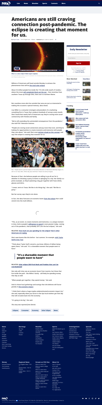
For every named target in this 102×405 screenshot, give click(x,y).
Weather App (38, 342)
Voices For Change (90, 352)
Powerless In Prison (74, 334)
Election (4, 348)
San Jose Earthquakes (57, 347)
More (63, 3)
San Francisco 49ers (57, 332)
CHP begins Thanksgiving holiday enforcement (73, 90)
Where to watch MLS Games (40, 387)
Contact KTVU (56, 370)
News (56, 310)
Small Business (6, 368)
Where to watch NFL (40, 364)
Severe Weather (39, 340)
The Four (88, 332)
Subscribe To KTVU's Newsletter (57, 383)
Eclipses (33, 39)
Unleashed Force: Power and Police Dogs (75, 337)
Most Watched (72, 79)
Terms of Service (79, 72)
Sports (54, 327)
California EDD (73, 329)
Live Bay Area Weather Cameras (41, 331)
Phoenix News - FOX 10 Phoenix (25, 368)
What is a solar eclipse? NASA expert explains (24, 73)
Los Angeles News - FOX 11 (25, 365)
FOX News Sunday (6, 346)
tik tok (95, 398)
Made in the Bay (90, 337)
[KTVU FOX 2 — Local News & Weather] (7, 3)
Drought (4, 334)
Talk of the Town (90, 343)
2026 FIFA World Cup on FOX (58, 329)
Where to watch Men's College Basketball (41, 377)
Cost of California (73, 332)
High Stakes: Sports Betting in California (93, 334)
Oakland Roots (56, 340)
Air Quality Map (39, 334)
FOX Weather (38, 343)
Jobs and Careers (56, 368)
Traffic (20, 331)
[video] (87, 84)
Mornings (22, 327)
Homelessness (73, 331)
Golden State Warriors (58, 334)
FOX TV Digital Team (25, 39)
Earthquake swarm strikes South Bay (73, 82)
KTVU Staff (55, 366)
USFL (53, 349)
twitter (99, 398)
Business (4, 338)
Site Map (54, 386)
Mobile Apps (55, 380)
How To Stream (56, 364)
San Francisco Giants (57, 336)
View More (86, 79)
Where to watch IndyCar (41, 375)
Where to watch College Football (41, 367)
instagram (92, 398)
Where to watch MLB (40, 369)
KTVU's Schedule (56, 375)
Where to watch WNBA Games (41, 384)
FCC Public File (56, 388)
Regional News (24, 362)
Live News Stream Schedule (57, 378)
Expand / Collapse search (99, 3)
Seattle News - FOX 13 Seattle (24, 371)
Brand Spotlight (90, 357)
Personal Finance (6, 364)
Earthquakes (38, 338)
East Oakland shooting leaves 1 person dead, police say (82, 126)
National (4, 331)
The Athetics (55, 343)
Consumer (25, 310)
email (83, 398)
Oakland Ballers (56, 342)
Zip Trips (21, 329)
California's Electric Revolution (90, 329)
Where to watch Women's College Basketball (42, 380)
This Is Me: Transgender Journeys (92, 345)
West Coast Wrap (6, 344)
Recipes (21, 334)
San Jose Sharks (56, 345)
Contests (21, 332)
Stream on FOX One (42, 362)
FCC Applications (56, 389)
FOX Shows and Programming (56, 372)
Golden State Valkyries (58, 338)
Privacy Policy (80, 71)
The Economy (5, 366)
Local (3, 329)
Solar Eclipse (46, 310)
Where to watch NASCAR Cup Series (41, 372)
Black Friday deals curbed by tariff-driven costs (74, 97)
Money (4, 362)
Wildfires (4, 336)
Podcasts (4, 342)
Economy (35, 310)
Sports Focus (89, 341)
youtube (86, 398)
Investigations (74, 327)
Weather (38, 327)
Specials (88, 327)
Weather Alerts (39, 329)
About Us (55, 362)
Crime (3, 332)
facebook (89, 398)
